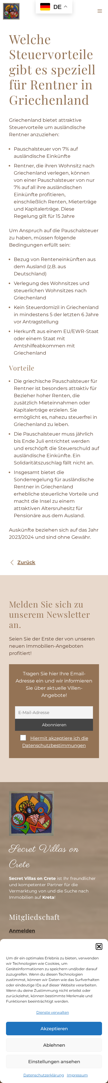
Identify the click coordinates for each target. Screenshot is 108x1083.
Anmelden (22, 931)
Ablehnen (54, 1045)
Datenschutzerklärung (43, 1075)
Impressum (77, 1075)
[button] (99, 947)
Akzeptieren (54, 1028)
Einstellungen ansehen (54, 1061)
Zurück (26, 562)
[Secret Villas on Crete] (11, 11)
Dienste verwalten (52, 1012)
